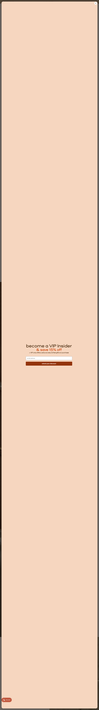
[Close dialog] (95, 3)
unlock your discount (49, 364)
